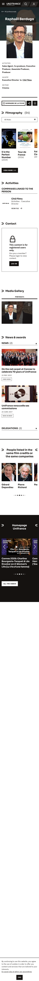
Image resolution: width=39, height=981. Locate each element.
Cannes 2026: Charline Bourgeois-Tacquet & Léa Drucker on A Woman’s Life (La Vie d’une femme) (15, 562)
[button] (29, 305)
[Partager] (29, 103)
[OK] (19, 977)
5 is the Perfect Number (6, 155)
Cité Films (27, 80)
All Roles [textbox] (7, 119)
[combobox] (19, 119)
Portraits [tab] (19, 297)
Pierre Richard (22, 486)
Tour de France (22, 153)
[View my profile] (34, 4)
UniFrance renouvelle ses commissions (15, 407)
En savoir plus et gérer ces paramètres (17, 972)
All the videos (9, 584)
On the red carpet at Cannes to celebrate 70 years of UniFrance (19, 370)
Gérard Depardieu (7, 486)
